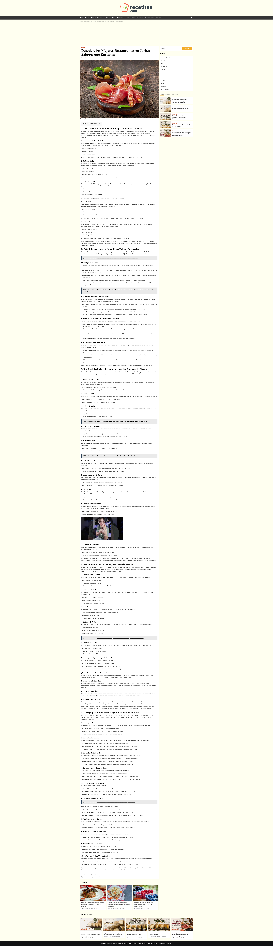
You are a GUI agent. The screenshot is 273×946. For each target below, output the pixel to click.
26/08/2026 (95, 937)
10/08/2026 (122, 908)
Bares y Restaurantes (118, 17)
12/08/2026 (95, 908)
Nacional (163, 69)
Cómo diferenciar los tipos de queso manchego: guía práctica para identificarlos (180, 117)
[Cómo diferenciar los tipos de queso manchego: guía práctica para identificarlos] (165, 118)
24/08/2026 (118, 936)
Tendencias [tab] (174, 94)
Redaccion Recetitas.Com (140, 908)
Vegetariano (139, 17)
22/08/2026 (141, 937)
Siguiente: (98, 877)
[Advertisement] (136, 34)
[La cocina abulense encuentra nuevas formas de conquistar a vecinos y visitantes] (93, 893)
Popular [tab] (168, 94)
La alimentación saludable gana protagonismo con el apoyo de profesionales (144, 904)
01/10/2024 (96, 57)
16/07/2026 (148, 908)
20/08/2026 (164, 936)
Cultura (162, 63)
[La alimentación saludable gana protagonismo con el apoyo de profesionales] (145, 893)
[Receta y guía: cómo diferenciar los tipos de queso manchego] (165, 127)
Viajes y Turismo (149, 17)
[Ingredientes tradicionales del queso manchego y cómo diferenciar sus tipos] (165, 110)
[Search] (192, 17)
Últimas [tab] (162, 94)
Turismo (163, 80)
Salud (127, 17)
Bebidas (93, 17)
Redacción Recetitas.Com (87, 57)
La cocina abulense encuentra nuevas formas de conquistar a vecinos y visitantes (92, 904)
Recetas (108, 17)
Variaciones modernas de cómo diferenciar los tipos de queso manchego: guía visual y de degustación (181, 101)
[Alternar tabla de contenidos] (99, 124)
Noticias (87, 17)
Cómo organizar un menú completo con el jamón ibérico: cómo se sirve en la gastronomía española (181, 134)
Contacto (158, 17)
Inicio (81, 17)
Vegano (133, 17)
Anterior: (91, 875)
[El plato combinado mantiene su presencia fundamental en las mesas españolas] (119, 893)
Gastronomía (101, 17)
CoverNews (161, 943)
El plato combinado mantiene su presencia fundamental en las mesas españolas (119, 904)
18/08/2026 (186, 937)
